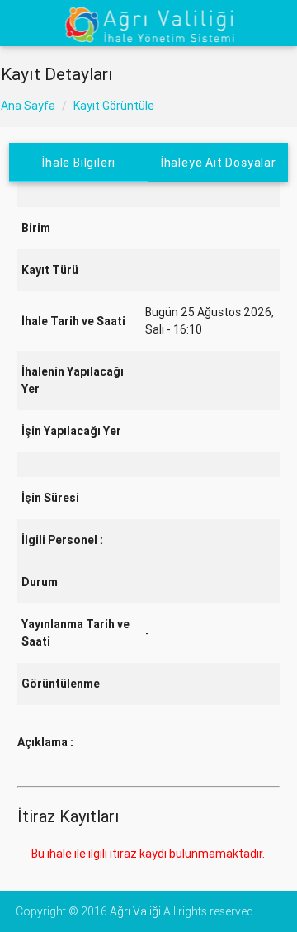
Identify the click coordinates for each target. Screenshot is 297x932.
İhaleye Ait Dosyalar (218, 162)
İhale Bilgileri (79, 162)
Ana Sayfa (28, 105)
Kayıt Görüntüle (113, 105)
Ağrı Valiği (135, 911)
